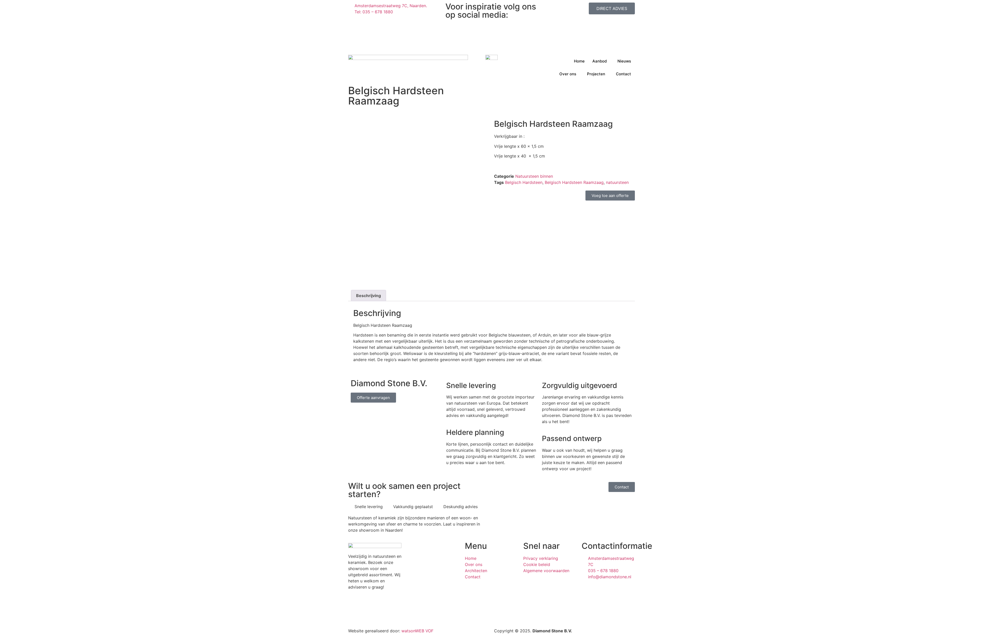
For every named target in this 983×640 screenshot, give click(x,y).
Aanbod (599, 61)
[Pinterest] (491, 40)
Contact (623, 73)
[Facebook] (491, 28)
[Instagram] (491, 22)
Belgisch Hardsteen (523, 182)
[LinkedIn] (491, 34)
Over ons (567, 73)
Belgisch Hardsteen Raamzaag (574, 182)
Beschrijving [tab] (368, 295)
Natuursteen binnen (534, 176)
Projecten (596, 73)
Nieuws (624, 61)
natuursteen (617, 182)
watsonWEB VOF (417, 630)
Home (579, 61)
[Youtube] (491, 47)
